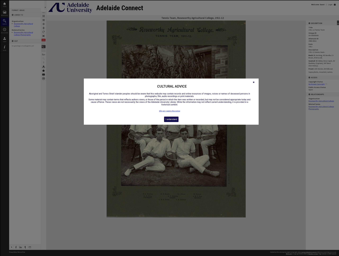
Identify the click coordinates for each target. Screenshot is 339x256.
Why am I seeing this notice (169, 111)
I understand (171, 119)
